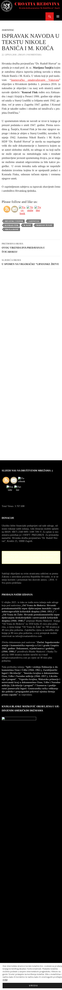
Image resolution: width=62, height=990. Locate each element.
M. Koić (27, 225)
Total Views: (8, 506)
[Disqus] (31, 319)
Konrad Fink (12, 225)
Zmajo (21, 55)
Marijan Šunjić (44, 225)
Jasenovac (8, 30)
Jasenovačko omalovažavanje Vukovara (35, 80)
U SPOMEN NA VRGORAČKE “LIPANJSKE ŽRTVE (30, 262)
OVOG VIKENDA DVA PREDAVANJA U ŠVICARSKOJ (23, 248)
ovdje (5, 980)
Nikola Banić (12, 229)
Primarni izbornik (58, 16)
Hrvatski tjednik (14, 221)
